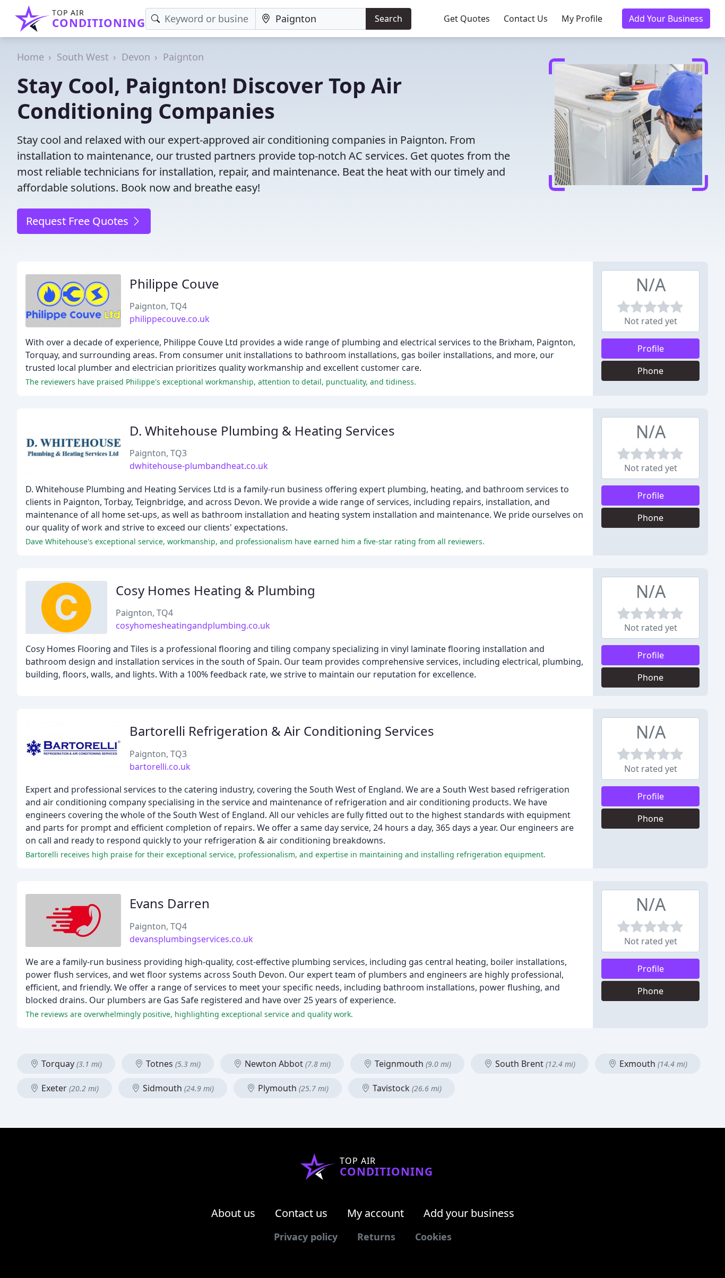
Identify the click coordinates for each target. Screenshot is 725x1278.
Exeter (69, 1088)
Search (388, 18)
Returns (376, 1236)
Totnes (172, 1064)
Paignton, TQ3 (158, 453)
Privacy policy (306, 1236)
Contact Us (526, 18)
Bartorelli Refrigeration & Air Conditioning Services (282, 731)
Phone (650, 371)
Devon (136, 56)
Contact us (301, 1213)
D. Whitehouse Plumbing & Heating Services (262, 430)
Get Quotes (467, 18)
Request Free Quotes (78, 221)
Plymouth (292, 1088)
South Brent (534, 1064)
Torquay (70, 1064)
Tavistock (406, 1088)
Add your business (469, 1213)
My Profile (582, 18)
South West (83, 56)
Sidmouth (177, 1088)
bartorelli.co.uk (160, 766)
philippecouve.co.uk (170, 319)
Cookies (433, 1236)
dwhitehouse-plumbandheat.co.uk (199, 466)
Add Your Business (666, 18)
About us (233, 1213)
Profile (650, 348)
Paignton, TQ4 (158, 306)
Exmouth (652, 1064)
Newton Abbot (287, 1064)
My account (375, 1213)
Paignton (183, 56)
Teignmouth (412, 1064)
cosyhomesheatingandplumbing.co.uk (193, 625)
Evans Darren (170, 903)
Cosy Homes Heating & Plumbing (215, 590)
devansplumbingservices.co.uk (191, 939)
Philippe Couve (174, 283)
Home (30, 56)
